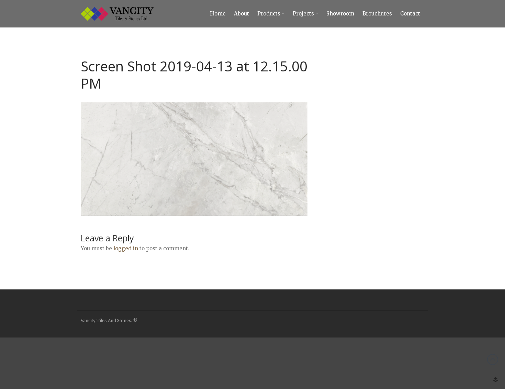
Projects (303, 13)
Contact (410, 13)
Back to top (492, 359)
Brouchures (377, 13)
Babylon (443, 348)
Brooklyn (444, 368)
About (241, 13)
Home (218, 13)
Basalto (442, 358)
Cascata (442, 378)
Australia (443, 337)
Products (268, 13)
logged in (125, 248)
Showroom (340, 13)
